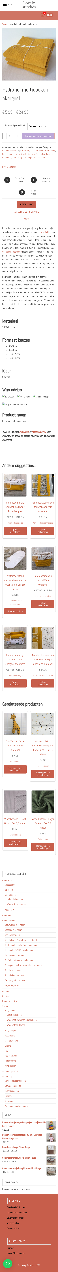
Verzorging (7, 1076)
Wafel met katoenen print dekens (22, 1019)
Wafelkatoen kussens (16, 904)
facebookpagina (39, 431)
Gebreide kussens (15, 899)
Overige (5, 996)
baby (53, 150)
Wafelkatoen (15, 835)
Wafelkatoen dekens (16, 1024)
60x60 (47, 150)
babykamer (7, 154)
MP (15, 157)
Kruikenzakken (11, 1040)
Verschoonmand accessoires (17, 1106)
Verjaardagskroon (12, 985)
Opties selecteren (15, 531)
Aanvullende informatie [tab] (27, 211)
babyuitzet (17, 154)
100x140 (25, 150)
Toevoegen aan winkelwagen (38, 136)
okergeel (20, 157)
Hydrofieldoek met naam (15, 955)
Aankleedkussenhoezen (43, 523)
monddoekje (7, 157)
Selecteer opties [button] (15, 611)
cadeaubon (7, 991)
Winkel (5, 24)
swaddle (41, 157)
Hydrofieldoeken (9, 150)
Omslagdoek (10, 1101)
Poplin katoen (43, 766)
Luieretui (8, 1095)
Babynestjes (10, 1030)
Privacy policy (13, 1228)
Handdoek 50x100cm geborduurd (19, 950)
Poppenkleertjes (9, 1001)
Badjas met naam (12, 934)
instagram (24, 431)
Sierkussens (10, 894)
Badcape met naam (13, 929)
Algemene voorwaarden (17, 1212)
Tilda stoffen (10, 1060)
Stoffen (5, 1051)
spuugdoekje (31, 157)
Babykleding (7, 915)
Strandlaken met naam (15, 975)
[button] (7, 1263)
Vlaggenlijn (9, 909)
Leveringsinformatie (16, 1217)
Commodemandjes (15, 523)
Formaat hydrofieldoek (15, 125)
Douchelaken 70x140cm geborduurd (21, 940)
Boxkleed (9, 889)
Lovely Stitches (9, 166)
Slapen (5, 1006)
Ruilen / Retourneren (16, 1253)
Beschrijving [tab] (26, 204)
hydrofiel (26, 154)
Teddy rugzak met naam (15, 980)
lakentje (49, 154)
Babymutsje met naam (15, 924)
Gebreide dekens (14, 1014)
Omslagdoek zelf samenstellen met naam (23, 965)
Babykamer (7, 880)
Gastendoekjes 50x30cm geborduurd (21, 945)
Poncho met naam (13, 970)
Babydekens (10, 1010)
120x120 (34, 150)
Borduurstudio (8, 920)
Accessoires (15, 761)
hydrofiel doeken (38, 154)
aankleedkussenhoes (12, 251)
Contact (10, 1247)
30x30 (41, 150)
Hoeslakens (10, 1035)
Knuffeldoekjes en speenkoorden (19, 960)
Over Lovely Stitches (16, 1207)
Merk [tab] (26, 218)
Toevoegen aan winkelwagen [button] (15, 769)
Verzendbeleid (13, 1222)
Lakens (8, 1045)
